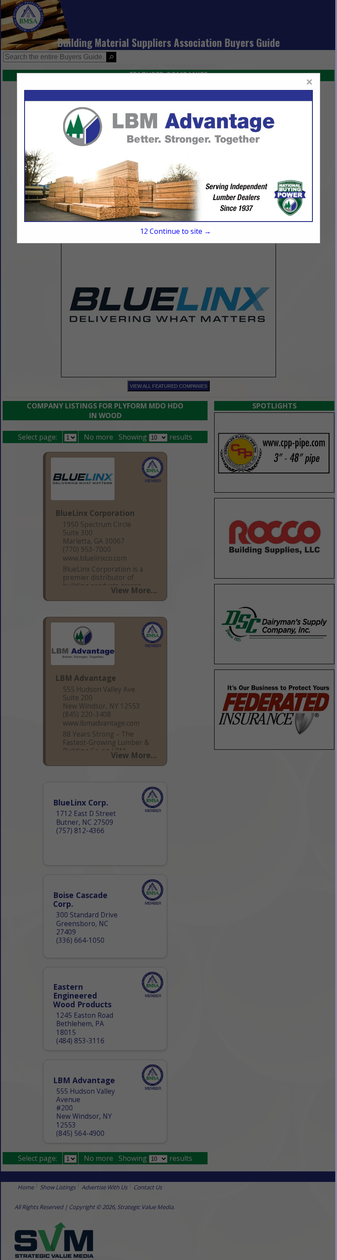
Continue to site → (175, 231)
